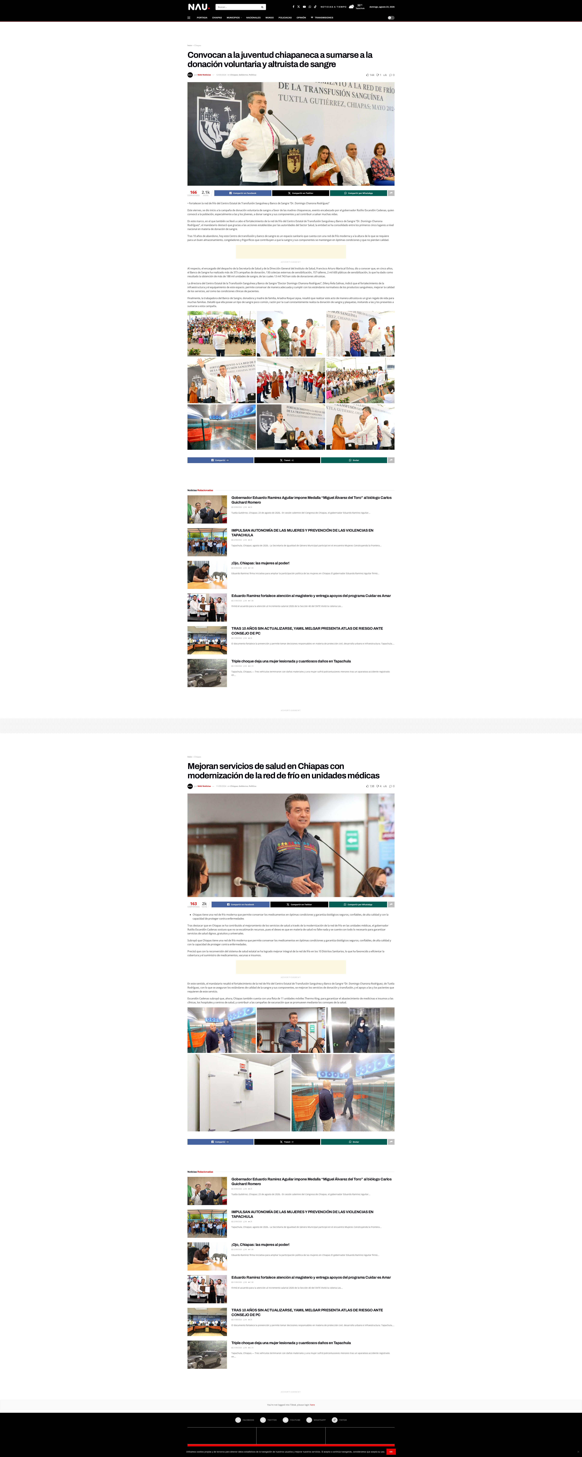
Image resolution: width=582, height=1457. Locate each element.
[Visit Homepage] (198, 7)
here (312, 1404)
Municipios (233, 18)
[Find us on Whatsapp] (310, 7)
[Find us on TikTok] (315, 7)
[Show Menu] (188, 18)
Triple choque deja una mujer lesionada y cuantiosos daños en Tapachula (291, 661)
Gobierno (243, 74)
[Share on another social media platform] (391, 193)
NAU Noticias (204, 74)
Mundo (270, 18)
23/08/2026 (237, 507)
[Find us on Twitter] (298, 7)
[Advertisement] (291, 33)
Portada (202, 18)
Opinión (301, 18)
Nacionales (253, 18)
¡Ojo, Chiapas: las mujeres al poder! (260, 563)
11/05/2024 (221, 786)
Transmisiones (324, 18)
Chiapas (217, 18)
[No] (578, 1451)
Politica (252, 74)
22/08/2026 (237, 540)
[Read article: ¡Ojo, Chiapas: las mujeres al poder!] (207, 575)
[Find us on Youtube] (304, 7)
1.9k (252, 568)
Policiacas (285, 18)
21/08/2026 (237, 601)
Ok (391, 1451)
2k (251, 507)
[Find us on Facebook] (293, 7)
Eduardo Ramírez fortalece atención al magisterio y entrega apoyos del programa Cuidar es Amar (311, 596)
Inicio (189, 45)
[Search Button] (263, 7)
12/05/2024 (221, 74)
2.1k (252, 666)
